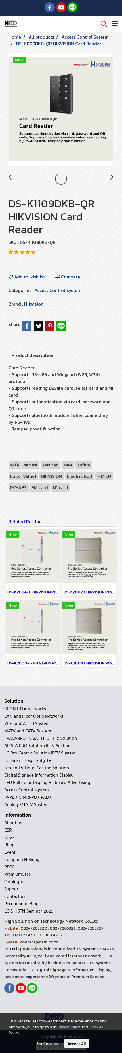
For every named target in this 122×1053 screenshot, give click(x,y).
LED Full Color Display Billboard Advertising (47, 782)
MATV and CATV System (27, 731)
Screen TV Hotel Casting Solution (36, 767)
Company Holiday (21, 859)
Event (10, 852)
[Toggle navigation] (114, 24)
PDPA (9, 867)
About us (13, 822)
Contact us (14, 896)
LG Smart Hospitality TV (27, 760)
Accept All (77, 1043)
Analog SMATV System (26, 804)
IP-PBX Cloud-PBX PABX (28, 797)
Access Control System (57, 290)
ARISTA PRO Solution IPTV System (37, 745)
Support (12, 889)
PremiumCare (17, 874)
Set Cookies (47, 1043)
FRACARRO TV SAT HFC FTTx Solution (40, 738)
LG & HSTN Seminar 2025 (29, 911)
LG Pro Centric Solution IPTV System (39, 753)
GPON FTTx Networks (25, 709)
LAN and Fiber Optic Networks (34, 716)
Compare (70, 276)
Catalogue (14, 881)
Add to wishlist (29, 276)
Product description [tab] (32, 355)
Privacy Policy (68, 1026)
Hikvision (33, 303)
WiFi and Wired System (27, 723)
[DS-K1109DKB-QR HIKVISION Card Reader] (61, 109)
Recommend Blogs (22, 903)
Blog (8, 845)
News (9, 837)
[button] (102, 24)
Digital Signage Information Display (39, 775)
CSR (8, 830)
